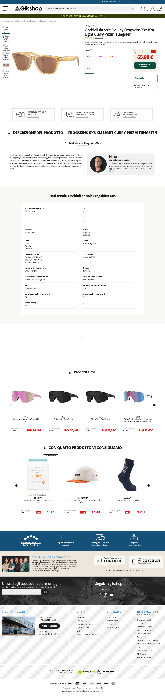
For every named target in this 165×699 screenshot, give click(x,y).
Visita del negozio (113, 627)
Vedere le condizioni (33, 117)
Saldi (138, 647)
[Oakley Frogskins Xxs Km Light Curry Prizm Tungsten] (45, 63)
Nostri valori (111, 617)
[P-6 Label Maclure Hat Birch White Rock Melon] (82, 475)
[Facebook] (100, 595)
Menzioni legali (112, 621)
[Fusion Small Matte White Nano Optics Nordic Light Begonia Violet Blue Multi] (138, 399)
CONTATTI (112, 560)
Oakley (89, 26)
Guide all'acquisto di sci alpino (147, 640)
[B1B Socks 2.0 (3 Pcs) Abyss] (127, 475)
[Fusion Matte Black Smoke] (63, 399)
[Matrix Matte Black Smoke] (101, 399)
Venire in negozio (49, 626)
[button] (16, 485)
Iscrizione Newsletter (144, 630)
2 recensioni (99, 38)
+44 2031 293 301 (149, 560)
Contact (140, 623)
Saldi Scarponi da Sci (144, 650)
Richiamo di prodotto (144, 657)
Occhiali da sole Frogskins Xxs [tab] (82, 143)
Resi (78, 631)
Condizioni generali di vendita (87, 634)
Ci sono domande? (144, 620)
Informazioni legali (68, 688)
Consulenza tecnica (144, 633)
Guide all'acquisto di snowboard (148, 644)
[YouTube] (111, 595)
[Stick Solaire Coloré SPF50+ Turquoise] (38, 475)
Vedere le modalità (82, 117)
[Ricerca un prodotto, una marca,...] (132, 8)
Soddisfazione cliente (144, 627)
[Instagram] (105, 595)
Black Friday (141, 654)
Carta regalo (81, 621)
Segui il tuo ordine (83, 627)
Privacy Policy (112, 624)
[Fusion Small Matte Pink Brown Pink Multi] (26, 399)
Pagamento (81, 617)
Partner (140, 637)
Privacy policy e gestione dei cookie (90, 688)
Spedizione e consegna (85, 624)
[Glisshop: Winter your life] (28, 8)
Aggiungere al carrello (145, 65)
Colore (88, 50)
